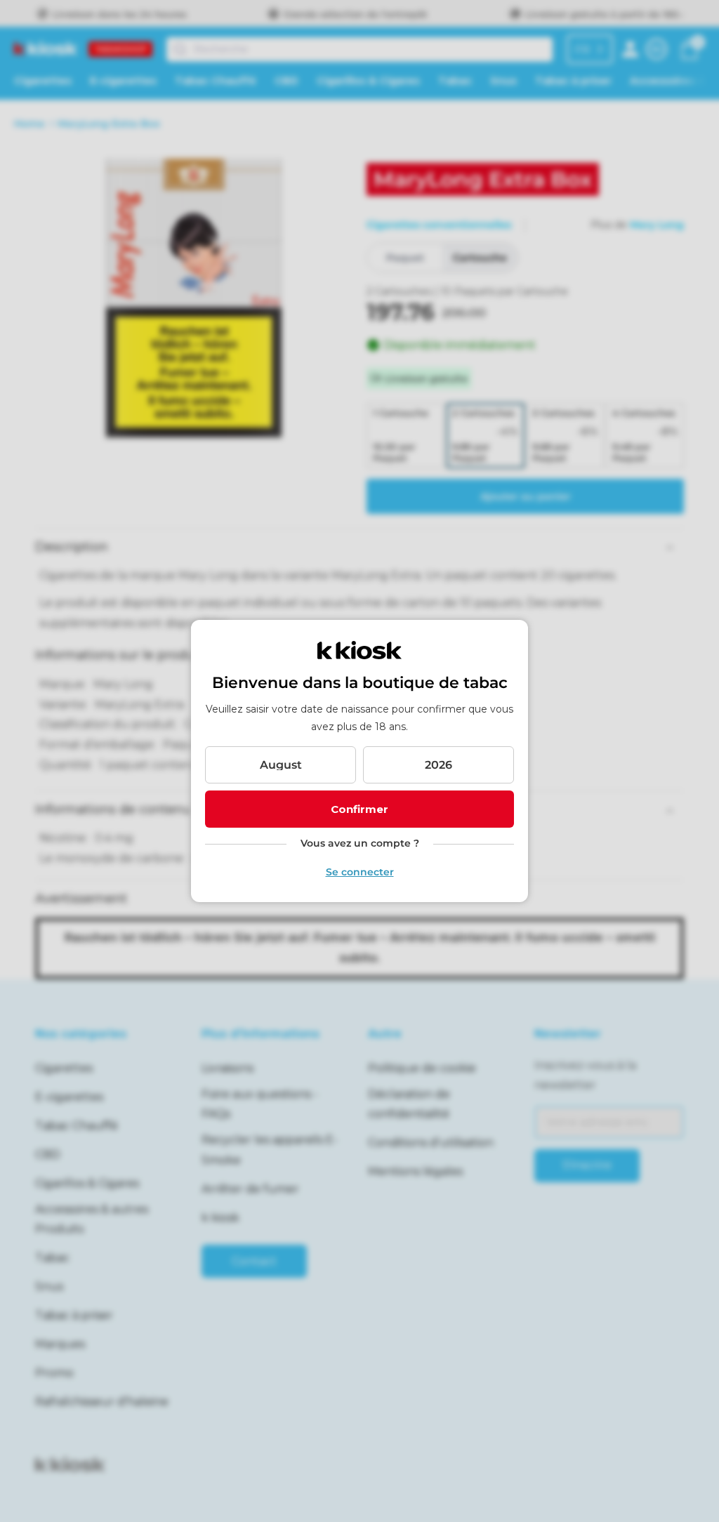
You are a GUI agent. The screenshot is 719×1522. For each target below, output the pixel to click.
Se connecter (360, 872)
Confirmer (359, 809)
